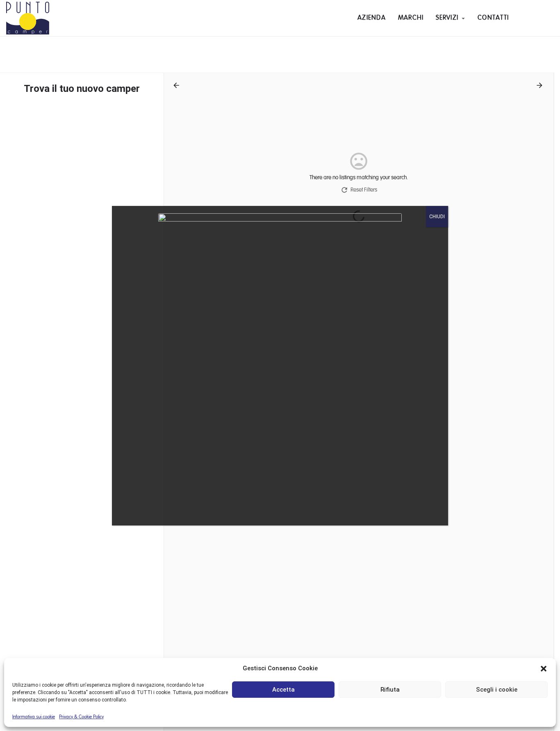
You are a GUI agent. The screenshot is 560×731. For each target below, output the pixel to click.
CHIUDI (437, 216)
